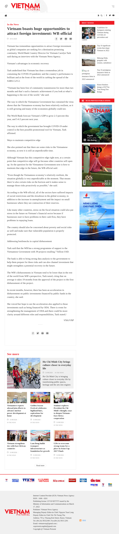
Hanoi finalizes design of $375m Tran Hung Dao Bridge (103, 88)
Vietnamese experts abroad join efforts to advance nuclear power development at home (16, 410)
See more (13, 354)
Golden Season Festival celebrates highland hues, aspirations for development (38, 410)
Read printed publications (98, 101)
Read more (40, 465)
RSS (84, 520)
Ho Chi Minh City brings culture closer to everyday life (57, 365)
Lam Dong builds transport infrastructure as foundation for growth (40, 447)
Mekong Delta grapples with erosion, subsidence (104, 60)
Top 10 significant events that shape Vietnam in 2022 (103, 48)
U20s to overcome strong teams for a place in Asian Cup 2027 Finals (61, 447)
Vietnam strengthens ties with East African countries (16, 446)
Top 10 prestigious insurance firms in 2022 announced (104, 72)
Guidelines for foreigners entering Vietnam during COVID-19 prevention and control (96, 33)
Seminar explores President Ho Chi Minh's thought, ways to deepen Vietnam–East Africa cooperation (63, 412)
